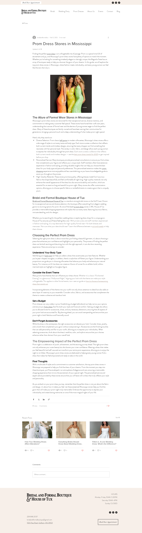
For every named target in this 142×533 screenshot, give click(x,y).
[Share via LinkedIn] (44, 399)
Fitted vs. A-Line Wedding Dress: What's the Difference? (104, 443)
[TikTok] (119, 3)
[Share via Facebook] (34, 399)
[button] (64, 11)
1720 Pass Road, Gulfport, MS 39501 (40, 523)
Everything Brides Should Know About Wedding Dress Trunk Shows (70, 443)
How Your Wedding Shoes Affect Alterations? (35, 443)
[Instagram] (116, 3)
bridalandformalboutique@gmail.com (39, 519)
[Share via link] (49, 399)
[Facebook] (113, 3)
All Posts (25, 23)
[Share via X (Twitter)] (39, 399)
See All (118, 417)
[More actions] (108, 37)
